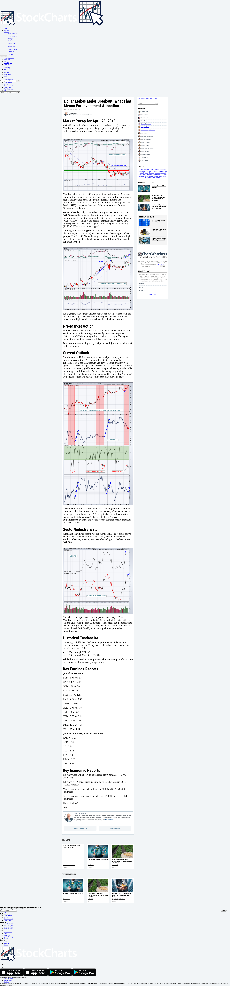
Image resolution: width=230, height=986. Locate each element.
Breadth (146, 169)
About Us (6, 941)
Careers (6, 945)
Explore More (153, 294)
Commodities (142, 171)
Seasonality (7, 67)
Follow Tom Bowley (151, 98)
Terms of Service (8, 978)
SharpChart (4, 56)
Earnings (154, 171)
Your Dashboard (12, 33)
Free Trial (6, 30)
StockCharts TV (8, 86)
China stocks (162, 169)
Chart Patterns (154, 169)
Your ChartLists (12, 37)
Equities (160, 171)
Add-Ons (141, 283)
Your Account (11, 46)
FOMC (142, 173)
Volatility (158, 177)
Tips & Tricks (158, 176)
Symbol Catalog (8, 937)
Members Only (157, 174)
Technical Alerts (8, 928)
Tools (164, 176)
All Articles (141, 98)
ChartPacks (141, 291)
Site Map (6, 982)
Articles (6, 84)
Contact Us (10, 51)
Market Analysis (147, 174)
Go (18, 81)
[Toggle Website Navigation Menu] (0, 27)
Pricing (6, 938)
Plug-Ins (140, 287)
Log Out (10, 54)
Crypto (149, 171)
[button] (6, 32)
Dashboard (8, 89)
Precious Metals (143, 176)
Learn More (109, 819)
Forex (146, 173)
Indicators (158, 173)
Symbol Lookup (8, 79)
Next (115, 828)
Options (6, 69)
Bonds (141, 169)
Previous (80, 828)
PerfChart (6, 72)
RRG (5, 76)
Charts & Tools (8, 82)
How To (151, 173)
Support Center (12, 49)
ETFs (165, 171)
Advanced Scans (8, 927)
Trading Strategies (150, 177)
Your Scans (10, 38)
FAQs (5, 933)
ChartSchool (7, 87)
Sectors (151, 176)
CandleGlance (8, 74)
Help (5, 90)
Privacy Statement (9, 980)
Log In (5, 28)
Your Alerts (10, 40)
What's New (7, 943)
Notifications (11, 43)
